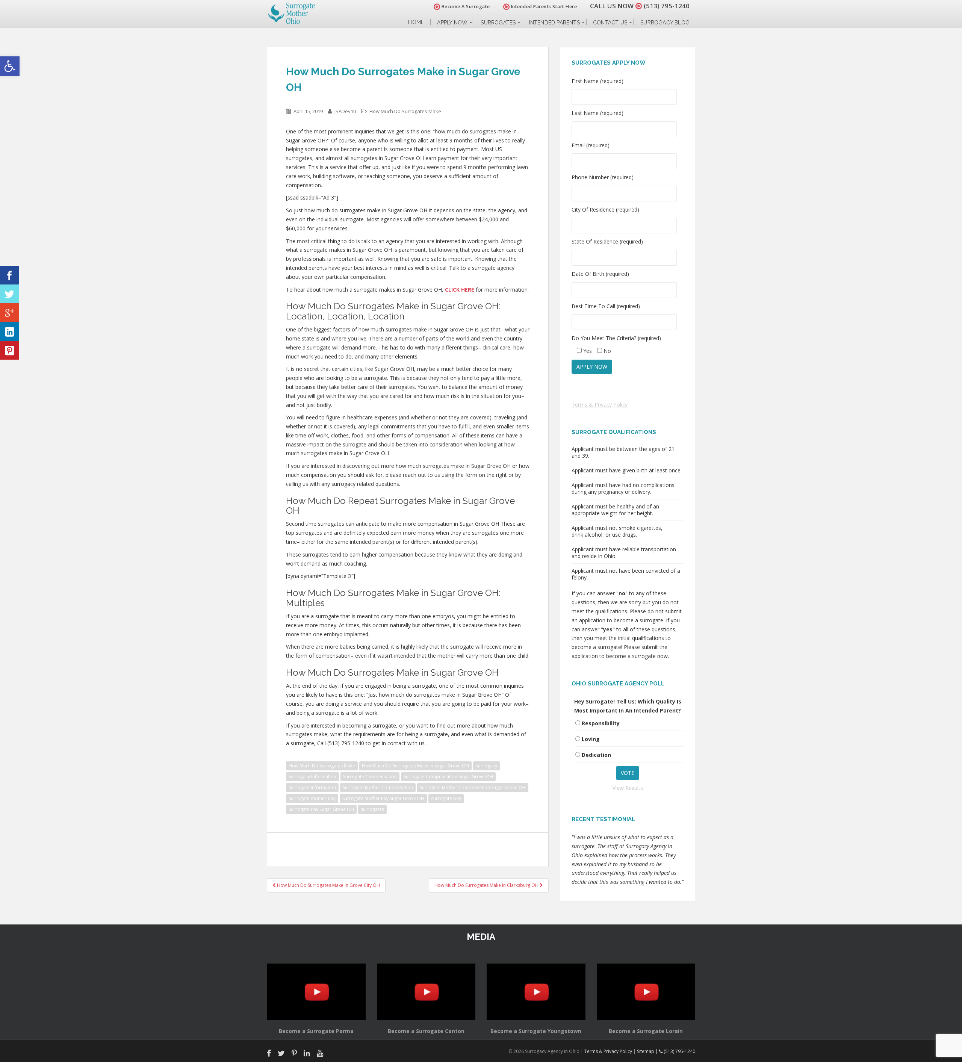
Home (416, 22)
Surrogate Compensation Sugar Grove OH (448, 776)
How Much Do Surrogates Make (405, 111)
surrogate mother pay (312, 798)
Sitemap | (648, 1051)
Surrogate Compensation (370, 776)
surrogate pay (446, 798)
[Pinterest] (9, 350)
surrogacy (486, 765)
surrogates (372, 809)
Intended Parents (554, 23)
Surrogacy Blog (665, 23)
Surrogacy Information (312, 776)
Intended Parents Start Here (543, 6)
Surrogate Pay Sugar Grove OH (321, 809)
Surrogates (498, 23)
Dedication (596, 754)
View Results (628, 787)
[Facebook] (9, 275)
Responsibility (601, 723)
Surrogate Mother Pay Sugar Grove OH (383, 798)
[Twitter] (9, 293)
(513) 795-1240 (667, 6)
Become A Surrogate (465, 6)
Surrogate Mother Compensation (378, 787)
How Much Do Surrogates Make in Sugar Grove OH (415, 765)
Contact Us (610, 23)
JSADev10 (345, 111)
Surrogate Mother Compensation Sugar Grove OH (473, 787)
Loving (591, 739)
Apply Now (452, 23)
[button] (10, 66)
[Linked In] (9, 331)
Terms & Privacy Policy (600, 404)
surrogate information (312, 787)
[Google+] (9, 312)
